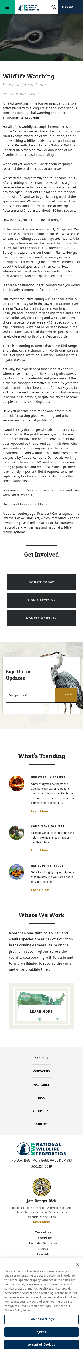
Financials (43, 1254)
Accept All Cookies (41, 1345)
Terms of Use (43, 1232)
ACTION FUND (41, 1111)
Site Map (43, 1248)
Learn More (39, 811)
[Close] (78, 1265)
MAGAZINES (41, 1084)
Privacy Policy (43, 1237)
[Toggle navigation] (7, 7)
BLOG (41, 1097)
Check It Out (40, 890)
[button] (66, 695)
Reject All (41, 1332)
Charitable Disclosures (43, 1243)
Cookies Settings (41, 1319)
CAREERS (42, 1124)
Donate (70, 7)
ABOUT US (41, 1058)
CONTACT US (41, 1071)
